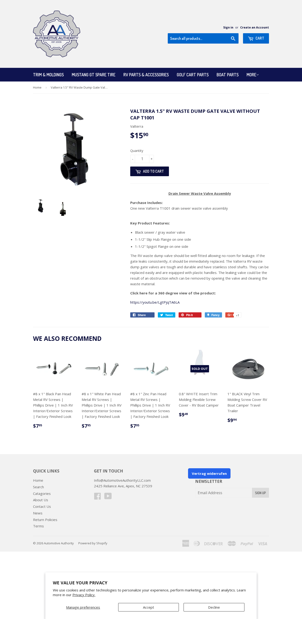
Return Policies (45, 519)
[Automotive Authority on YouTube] (108, 497)
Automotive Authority (59, 543)
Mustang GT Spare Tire (93, 74)
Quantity (136, 150)
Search (38, 487)
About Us (40, 499)
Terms (38, 526)
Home (37, 87)
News (37, 513)
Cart (259, 38)
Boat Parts (228, 74)
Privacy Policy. (83, 594)
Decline (214, 607)
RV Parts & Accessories (146, 74)
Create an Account (254, 27)
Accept (148, 607)
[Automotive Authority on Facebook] (97, 497)
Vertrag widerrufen (209, 473)
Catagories (42, 493)
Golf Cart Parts (193, 74)
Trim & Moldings (48, 74)
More (251, 74)
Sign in (228, 27)
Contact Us (42, 506)
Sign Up (260, 493)
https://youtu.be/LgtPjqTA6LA (155, 302)
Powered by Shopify (92, 543)
